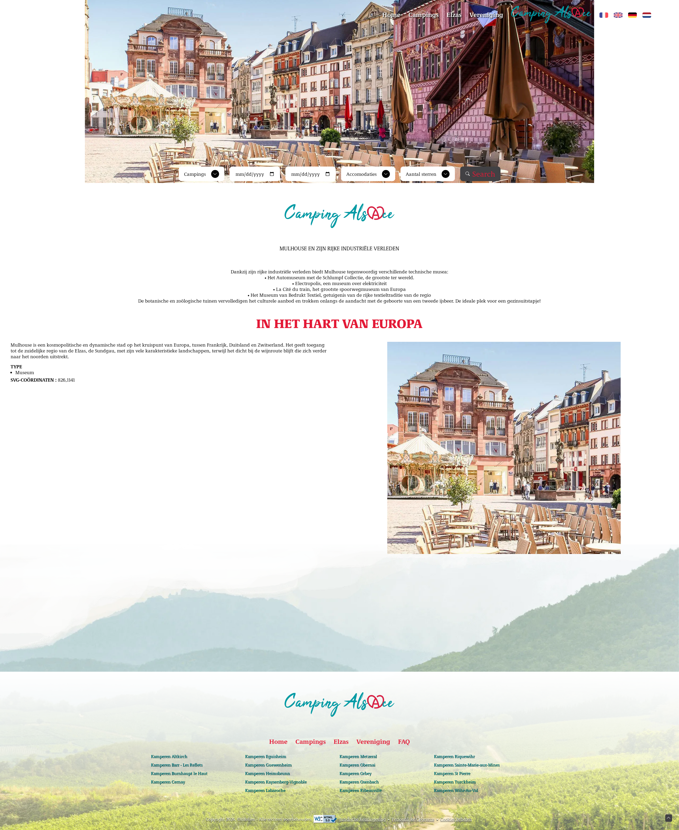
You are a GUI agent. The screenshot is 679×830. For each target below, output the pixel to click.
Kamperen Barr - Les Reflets (176, 764)
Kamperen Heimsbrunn (267, 773)
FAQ (404, 741)
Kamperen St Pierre (452, 773)
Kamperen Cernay (168, 781)
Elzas (454, 14)
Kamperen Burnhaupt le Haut (179, 773)
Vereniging (486, 14)
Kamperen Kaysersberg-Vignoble (276, 781)
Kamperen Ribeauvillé (361, 790)
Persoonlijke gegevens (413, 819)
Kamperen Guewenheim (268, 764)
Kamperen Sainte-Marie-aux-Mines (466, 764)
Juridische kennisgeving (363, 819)
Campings (423, 14)
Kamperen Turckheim (455, 781)
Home (391, 14)
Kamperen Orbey (355, 773)
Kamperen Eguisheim (265, 756)
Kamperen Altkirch (169, 756)
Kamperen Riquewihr (454, 756)
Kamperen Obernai (357, 764)
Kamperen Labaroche (265, 790)
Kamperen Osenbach (359, 781)
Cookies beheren (456, 819)
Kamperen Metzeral (358, 756)
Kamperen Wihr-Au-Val (456, 790)
